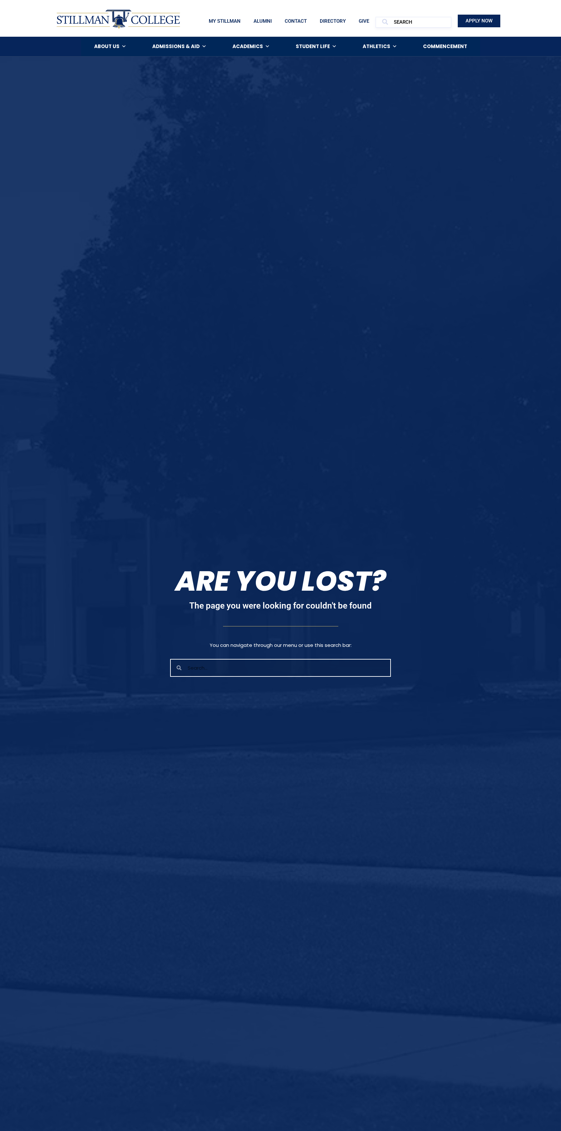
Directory (333, 21)
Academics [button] (247, 46)
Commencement (445, 46)
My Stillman (225, 21)
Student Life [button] (313, 46)
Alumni (263, 21)
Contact (296, 21)
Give (364, 21)
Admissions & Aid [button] (176, 46)
